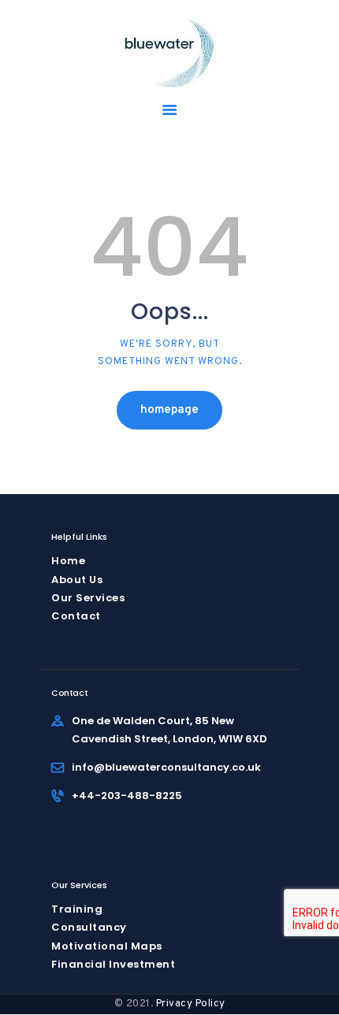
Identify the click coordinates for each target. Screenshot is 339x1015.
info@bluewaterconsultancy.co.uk (166, 767)
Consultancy (89, 927)
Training (76, 909)
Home (68, 560)
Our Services (88, 597)
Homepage (169, 410)
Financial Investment (113, 964)
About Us (76, 579)
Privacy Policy (190, 1004)
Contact (76, 615)
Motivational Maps (106, 946)
